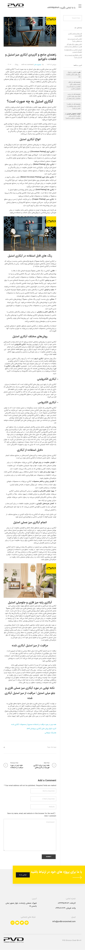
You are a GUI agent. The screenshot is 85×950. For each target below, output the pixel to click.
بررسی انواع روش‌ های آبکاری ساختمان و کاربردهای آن (73, 96)
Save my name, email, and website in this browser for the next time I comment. (31, 814)
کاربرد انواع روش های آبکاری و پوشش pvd (41, 728)
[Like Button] (11, 64)
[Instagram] (12, 923)
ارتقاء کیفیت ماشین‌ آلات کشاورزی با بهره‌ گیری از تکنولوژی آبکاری (73, 85)
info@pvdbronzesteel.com (64, 921)
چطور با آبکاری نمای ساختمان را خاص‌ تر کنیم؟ (73, 106)
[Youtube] (17, 923)
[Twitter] (22, 923)
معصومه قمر (37, 64)
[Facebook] (26, 923)
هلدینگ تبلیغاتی (50, 732)
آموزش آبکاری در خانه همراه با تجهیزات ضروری (73, 51)
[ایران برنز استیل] (14, 6)
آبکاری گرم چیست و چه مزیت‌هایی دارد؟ (75, 40)
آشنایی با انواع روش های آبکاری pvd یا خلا (73, 74)
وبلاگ (16, 65)
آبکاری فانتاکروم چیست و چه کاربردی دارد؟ (73, 56)
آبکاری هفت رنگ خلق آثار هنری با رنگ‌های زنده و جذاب (73, 45)
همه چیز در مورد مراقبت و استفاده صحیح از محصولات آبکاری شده (33, 724)
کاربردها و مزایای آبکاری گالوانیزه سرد (75, 35)
